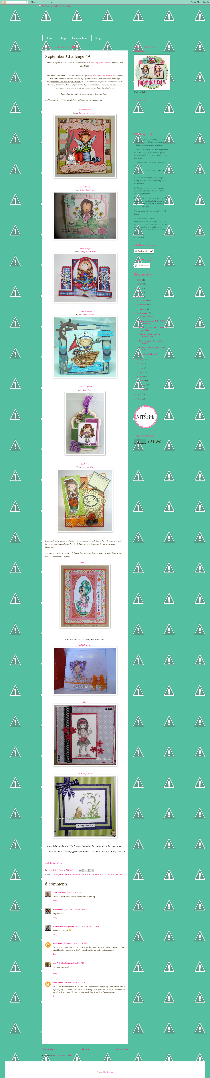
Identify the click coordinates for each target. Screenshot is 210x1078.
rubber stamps (100, 874)
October (143, 308)
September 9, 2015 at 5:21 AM (87, 926)
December (144, 300)
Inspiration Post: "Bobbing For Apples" (151, 341)
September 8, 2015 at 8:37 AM (75, 909)
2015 (139, 296)
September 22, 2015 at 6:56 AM (71, 962)
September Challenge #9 (148, 354)
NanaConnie (58, 943)
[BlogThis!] (83, 870)
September (144, 313)
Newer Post (48, 1049)
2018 (139, 284)
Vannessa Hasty (85, 311)
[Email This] (80, 870)
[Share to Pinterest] (92, 870)
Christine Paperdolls (72, 874)
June (142, 367)
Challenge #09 (57, 874)
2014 (139, 394)
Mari (85, 702)
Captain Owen (88, 314)
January (143, 389)
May (142, 372)
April (142, 376)
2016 (139, 292)
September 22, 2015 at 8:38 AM (76, 982)
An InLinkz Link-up (53, 863)
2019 (139, 279)
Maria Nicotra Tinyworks (63, 926)
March (142, 380)
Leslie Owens (85, 186)
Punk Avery (88, 389)
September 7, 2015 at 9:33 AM (69, 892)
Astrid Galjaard (85, 386)
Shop (62, 38)
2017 (139, 288)
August (143, 359)
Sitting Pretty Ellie (88, 189)
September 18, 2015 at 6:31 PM (76, 943)
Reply (55, 900)
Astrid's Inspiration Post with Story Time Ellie (152, 321)
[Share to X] (86, 870)
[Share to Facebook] (89, 870)
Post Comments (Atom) (62, 1055)
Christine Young (87, 874)
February (143, 384)
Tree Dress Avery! (146, 316)
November (144, 304)
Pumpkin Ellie (88, 466)
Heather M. (85, 562)
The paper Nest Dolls (115, 874)
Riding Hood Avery (88, 251)
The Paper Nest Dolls (100, 63)
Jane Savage (85, 248)
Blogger (110, 1072)
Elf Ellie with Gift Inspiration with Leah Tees (153, 328)
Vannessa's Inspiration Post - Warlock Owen (150, 335)
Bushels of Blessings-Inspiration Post (152, 348)
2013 (139, 398)
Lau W (55, 962)
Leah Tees (85, 463)
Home (49, 38)
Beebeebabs (58, 909)
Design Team (80, 38)
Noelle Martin (85, 109)
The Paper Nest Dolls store (104, 75)
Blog (98, 38)
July (141, 363)
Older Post (122, 1049)
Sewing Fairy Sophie (88, 112)
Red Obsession (85, 645)
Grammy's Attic (85, 773)
